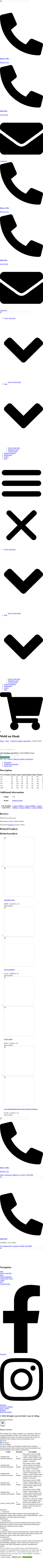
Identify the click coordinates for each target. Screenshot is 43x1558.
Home (2, 741)
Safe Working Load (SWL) (9, 753)
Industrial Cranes (13, 450)
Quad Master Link (9, 900)
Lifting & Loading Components (21, 741)
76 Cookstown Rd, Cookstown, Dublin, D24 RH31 (16, 1246)
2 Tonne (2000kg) (30, 806)
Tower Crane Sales (14, 448)
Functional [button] (3, 1510)
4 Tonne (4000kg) (24, 808)
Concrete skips (12, 451)
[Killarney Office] (21, 55)
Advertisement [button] (4, 1537)
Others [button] (2, 1546)
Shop (5, 458)
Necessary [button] (3, 1441)
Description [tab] (7, 762)
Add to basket (5, 757)
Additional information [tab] (11, 764)
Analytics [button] (3, 1528)
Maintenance (8, 455)
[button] (21, 504)
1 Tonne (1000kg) (18, 806)
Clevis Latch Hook (9, 969)
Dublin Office (4, 111)
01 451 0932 (4, 115)
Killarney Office (4, 58)
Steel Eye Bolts (8, 1039)
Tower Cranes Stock (14, 382)
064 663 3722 (4, 62)
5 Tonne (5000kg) (36, 808)
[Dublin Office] (21, 107)
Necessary (5, 1443)
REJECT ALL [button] (16, 1557)
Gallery (6, 457)
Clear (32, 753)
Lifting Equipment (10, 453)
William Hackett (17, 800)
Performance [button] (4, 1519)
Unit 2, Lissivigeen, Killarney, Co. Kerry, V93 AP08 (16, 1175)
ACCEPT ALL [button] (27, 1557)
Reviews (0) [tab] (8, 766)
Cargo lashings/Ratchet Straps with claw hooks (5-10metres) (21, 1109)
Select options (8, 905)
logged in (11, 825)
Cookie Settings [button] (5, 1557)
